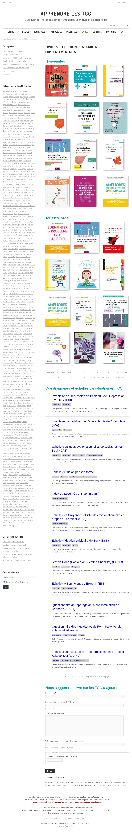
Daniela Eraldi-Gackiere (18, 206)
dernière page (119, 377)
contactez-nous (121, 785)
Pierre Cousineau (8, 427)
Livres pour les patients (11, 55)
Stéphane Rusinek (17, 464)
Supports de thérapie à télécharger (16, 68)
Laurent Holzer (7, 336)
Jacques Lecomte (21, 296)
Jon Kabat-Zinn (28, 325)
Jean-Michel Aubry (25, 310)
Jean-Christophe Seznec (10, 304)
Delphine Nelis (27, 208)
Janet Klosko (11, 302)
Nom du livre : (51, 693)
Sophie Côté (7, 459)
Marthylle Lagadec (18, 371)
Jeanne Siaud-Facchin (9, 318)
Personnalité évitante (9, 413)
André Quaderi (18, 118)
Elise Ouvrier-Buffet (12, 230)
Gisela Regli (15, 270)
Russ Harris (20, 451)
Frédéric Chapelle (8, 262)
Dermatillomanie (8, 214)
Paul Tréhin (30, 408)
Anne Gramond (24, 120)
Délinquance (22, 216)
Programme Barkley (22, 432)
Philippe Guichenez (26, 416)
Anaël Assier (13, 115)
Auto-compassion (15, 147)
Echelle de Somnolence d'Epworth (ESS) (79, 583)
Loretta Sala (11, 339)
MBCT (27, 376)
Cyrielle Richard (8, 203)
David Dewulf (30, 206)
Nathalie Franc (13, 392)
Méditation (27, 379)
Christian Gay (13, 182)
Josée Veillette (27, 328)
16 (54, 377)
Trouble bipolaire (13, 499)
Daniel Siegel (7, 206)
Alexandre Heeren (19, 110)
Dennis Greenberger (20, 211)
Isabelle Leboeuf (18, 291)
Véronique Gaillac (13, 517)
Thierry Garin (29, 488)
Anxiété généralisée (69, 635)
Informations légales (53, 818)
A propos (68, 818)
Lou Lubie (18, 339)
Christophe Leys (12, 187)
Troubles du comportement (21, 504)
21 (76, 377)
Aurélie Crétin (25, 142)
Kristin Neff (28, 331)
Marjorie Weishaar (16, 368)
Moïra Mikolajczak (23, 387)
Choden (5, 182)
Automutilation (7, 150)
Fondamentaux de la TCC (26, 249)
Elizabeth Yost (23, 230)
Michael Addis (17, 381)
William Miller (28, 520)
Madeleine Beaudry (21, 347)
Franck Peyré (29, 251)
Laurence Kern (27, 334)
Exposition (6, 243)
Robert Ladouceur (8, 448)
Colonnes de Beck (8, 198)
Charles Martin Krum (23, 176)
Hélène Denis (28, 283)
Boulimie (64, 477)
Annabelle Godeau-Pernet (11, 120)
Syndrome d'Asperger (9, 477)
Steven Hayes (7, 464)
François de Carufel (19, 254)
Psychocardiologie (8, 435)
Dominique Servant (9, 224)
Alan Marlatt (22, 107)
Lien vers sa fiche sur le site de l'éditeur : (60, 702)
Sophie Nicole (7, 461)
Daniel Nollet (27, 203)
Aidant (15, 105)
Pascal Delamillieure (20, 403)
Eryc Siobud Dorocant (14, 238)
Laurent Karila (17, 336)
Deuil (15, 214)
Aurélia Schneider (14, 142)
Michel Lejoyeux (27, 381)
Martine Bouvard (79, 455)
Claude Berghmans (9, 192)
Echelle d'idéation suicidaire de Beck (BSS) (80, 540)
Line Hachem (26, 336)
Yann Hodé (26, 523)
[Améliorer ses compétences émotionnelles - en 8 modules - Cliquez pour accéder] (115, 206)
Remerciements (80, 818)
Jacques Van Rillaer (24, 299)
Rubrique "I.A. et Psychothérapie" (15, 545)
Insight (11, 288)
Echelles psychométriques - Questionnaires (18, 65)
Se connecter (122, 2)
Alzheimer (27, 113)
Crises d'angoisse (15, 200)
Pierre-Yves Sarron (17, 429)
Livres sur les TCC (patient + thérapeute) (17, 58)
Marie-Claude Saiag (8, 363)
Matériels (6, 74)
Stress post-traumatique (16, 469)
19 (67, 377)
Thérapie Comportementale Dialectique (21, 480)
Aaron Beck (56, 405)
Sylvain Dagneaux (15, 472)
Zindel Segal (11, 525)
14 (126, 372)
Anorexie (55, 477)
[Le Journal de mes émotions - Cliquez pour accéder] (56, 96)
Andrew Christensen (24, 115)
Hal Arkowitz (11, 275)
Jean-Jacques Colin (8, 307)
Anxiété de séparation (19, 131)
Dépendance (7, 219)
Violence (20, 520)
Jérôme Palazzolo (23, 320)
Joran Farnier (7, 328)
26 (98, 377)
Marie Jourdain (26, 360)
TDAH (26, 477)
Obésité (27, 397)
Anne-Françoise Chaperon (16, 123)
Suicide (75, 545)
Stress (4, 469)
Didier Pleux (18, 222)
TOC (14, 493)
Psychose (24, 437)
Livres (85, 32)
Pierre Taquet (7, 429)
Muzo (12, 389)
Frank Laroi (27, 259)
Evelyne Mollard (23, 241)
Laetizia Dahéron (8, 334)
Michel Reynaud (8, 384)
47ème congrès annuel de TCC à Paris (17, 560)
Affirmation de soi (9, 102)
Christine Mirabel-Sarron (25, 182)
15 (50, 377)
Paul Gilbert (22, 408)
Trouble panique (25, 499)
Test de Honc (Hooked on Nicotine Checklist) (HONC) (87, 562)
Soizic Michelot (28, 456)
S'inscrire (113, 2)
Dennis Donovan (8, 211)
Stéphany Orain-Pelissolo (24, 467)
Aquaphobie (16, 134)
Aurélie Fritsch (13, 145)
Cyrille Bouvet (18, 203)
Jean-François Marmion (25, 304)
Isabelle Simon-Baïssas (26, 294)
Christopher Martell (9, 190)
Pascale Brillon (11, 406)
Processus (71, 32)
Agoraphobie (56, 430)
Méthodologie (7, 381)
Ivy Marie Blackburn (9, 296)
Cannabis (27, 166)
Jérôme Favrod (12, 320)
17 (59, 377)
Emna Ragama (11, 235)
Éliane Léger (14, 243)
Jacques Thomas (13, 299)
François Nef (11, 257)
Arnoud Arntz (16, 137)
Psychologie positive (21, 435)
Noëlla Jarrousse (8, 397)
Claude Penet (19, 192)
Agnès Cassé (26, 102)
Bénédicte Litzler (8, 160)
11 (113, 372)
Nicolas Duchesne (14, 395)
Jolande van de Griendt (16, 325)
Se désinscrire (22, 582)
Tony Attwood (20, 493)
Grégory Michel (12, 273)
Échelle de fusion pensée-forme (73, 472)
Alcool (29, 107)
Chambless (67, 430)
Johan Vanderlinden (21, 323)
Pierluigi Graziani (16, 424)
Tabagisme (76, 567)
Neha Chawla (22, 392)
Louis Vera (6, 341)
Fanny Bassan (15, 246)
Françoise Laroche (8, 259)
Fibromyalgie (24, 246)
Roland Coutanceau (21, 448)
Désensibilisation (8, 222)
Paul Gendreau (13, 408)
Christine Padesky (8, 184)
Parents (11, 403)
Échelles (97, 32)
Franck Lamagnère (19, 251)
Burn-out (27, 163)
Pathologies (56, 32)
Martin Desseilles (13, 373)
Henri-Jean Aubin (15, 280)
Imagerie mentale (16, 286)
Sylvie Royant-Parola (25, 475)
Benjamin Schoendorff (9, 153)
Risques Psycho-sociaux (25, 445)
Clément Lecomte (8, 195)
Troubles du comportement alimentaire (83, 477)
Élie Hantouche (23, 243)
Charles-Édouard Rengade (15, 179)
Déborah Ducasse (23, 214)
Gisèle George (24, 270)
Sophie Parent (16, 461)
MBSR (31, 376)
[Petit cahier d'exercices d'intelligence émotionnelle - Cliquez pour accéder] (57, 289)
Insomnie (55, 588)
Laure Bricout (18, 334)
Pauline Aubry (7, 411)
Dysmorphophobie (9, 227)
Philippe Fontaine (14, 416)
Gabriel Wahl (12, 264)
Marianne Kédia (7, 357)
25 (94, 377)
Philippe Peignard (8, 419)
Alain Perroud (22, 105)
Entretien (27, 235)
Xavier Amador (18, 523)
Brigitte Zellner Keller (17, 163)
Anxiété (7, 131)
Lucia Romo (13, 341)
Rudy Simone (12, 451)
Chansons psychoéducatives (13, 542)
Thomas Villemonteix (20, 490)
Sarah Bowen (27, 453)
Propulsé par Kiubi (66, 826)
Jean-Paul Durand (17, 312)
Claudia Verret (28, 192)
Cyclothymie (26, 200)
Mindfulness (27, 384)
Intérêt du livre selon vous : (55, 713)
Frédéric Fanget (19, 262)
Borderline (27, 161)
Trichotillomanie (25, 496)
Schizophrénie (8, 456)
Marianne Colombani (24, 355)
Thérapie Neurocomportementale (13, 488)
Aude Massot (21, 139)
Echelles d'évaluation (22, 227)
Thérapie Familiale (25, 485)
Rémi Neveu (13, 445)
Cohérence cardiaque (21, 195)
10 (108, 372)
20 (72, 377)
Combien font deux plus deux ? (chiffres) (62, 756)
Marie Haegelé (16, 360)
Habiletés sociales (24, 273)
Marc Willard (22, 352)
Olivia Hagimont (13, 400)
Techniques (39, 32)
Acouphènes (24, 97)
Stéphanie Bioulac (28, 464)
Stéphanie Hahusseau (9, 467)
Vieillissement (24, 517)
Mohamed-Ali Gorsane (10, 387)
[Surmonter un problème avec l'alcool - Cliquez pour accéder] (57, 252)
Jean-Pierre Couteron (14, 315)
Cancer (21, 166)
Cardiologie (13, 169)
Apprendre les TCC (66, 13)
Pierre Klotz (17, 427)
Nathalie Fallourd (20, 389)
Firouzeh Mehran (13, 249)
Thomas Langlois (8, 490)
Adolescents (65, 567)
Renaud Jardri (20, 443)
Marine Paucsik (22, 365)
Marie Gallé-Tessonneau (20, 357)
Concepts (13, 32)
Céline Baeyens (13, 174)
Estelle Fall (25, 238)
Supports (111, 32)
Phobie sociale (15, 421)
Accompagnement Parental (11, 97)
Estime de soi (13, 241)
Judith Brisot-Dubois (9, 331)
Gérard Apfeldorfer (23, 264)
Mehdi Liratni (7, 379)
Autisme (6, 147)
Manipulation (21, 349)
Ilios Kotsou (6, 286)
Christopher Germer (24, 187)
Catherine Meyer (14, 171)
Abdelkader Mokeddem (18, 94)
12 (117, 372)
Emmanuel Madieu (20, 232)
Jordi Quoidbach (16, 328)
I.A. (122, 32)
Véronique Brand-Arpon (15, 515)
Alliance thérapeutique (16, 113)
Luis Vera (10, 344)
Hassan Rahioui (23, 278)
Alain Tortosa (14, 107)
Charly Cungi (28, 179)
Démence (30, 216)
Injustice (5, 288)
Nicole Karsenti (26, 395)
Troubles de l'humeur (9, 501)
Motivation (6, 389)
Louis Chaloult (26, 339)
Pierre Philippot (27, 427)
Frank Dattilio (19, 259)
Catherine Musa (25, 171)
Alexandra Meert (8, 110)
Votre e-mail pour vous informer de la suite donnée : (64, 741)
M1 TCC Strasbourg (9, 347)
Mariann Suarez (13, 355)
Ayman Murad (17, 150)
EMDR (30, 230)
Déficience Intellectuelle (10, 216)
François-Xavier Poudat (23, 257)
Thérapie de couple (9, 483)
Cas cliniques (22, 169)
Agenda (19, 102)
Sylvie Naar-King (13, 475)
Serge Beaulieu (18, 456)
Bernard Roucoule (26, 155)
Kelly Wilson (20, 331)
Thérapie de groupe (22, 483)
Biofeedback (18, 160)
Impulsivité (26, 286)
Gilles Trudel (7, 270)
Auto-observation (26, 147)
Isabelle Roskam (14, 294)
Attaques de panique (9, 139)
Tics (29, 490)
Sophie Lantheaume (17, 459)
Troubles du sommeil (59, 498)
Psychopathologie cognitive (11, 437)
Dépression (67, 405)
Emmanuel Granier (8, 232)
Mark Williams (27, 368)
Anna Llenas (27, 118)
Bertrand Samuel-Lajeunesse (23, 158)
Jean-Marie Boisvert (13, 310)
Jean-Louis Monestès (21, 307)
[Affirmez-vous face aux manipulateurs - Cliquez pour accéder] (113, 252)
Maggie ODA (12, 349)
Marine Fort (14, 365)
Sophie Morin (28, 459)
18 (63, 377)
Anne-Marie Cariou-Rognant (14, 126)
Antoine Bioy (30, 128)
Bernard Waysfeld (8, 158)
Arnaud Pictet (7, 137)
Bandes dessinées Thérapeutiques (15, 61)
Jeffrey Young (20, 318)
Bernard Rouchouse (13, 155)
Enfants (81, 635)
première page (52, 372)
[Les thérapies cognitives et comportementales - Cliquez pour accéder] (113, 363)
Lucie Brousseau (23, 341)
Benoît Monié (21, 153)
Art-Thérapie (24, 137)
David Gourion (7, 208)
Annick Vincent (14, 128)
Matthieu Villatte (19, 376)
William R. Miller (8, 523)
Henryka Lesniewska (17, 283)
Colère (31, 195)
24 (89, 377)
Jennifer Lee (28, 318)
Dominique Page (28, 222)
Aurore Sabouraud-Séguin (26, 145)
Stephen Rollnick (27, 461)
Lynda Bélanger (19, 344)
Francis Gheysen (8, 251)
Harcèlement (14, 278)
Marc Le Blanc (13, 352)
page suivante (107, 377)
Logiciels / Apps (8, 71)
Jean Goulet (30, 302)
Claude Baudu (30, 190)
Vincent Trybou (12, 520)
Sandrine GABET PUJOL (15, 453)
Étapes (25, 32)
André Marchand (8, 118)
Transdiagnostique (8, 496)
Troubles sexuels (17, 512)
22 (81, 377)
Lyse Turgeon (28, 344)
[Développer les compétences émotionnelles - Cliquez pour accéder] (86, 133)
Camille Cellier (14, 166)
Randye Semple (12, 440)
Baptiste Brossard (28, 150)
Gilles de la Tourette (26, 267)
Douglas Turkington (21, 224)
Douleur (30, 224)
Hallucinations (20, 275)
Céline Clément (24, 174)
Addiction (55, 567)
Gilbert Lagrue (14, 267)
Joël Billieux (10, 323)
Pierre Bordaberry (28, 424)
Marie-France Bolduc (21, 363)
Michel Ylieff (17, 384)
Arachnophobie (25, 134)
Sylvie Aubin (25, 472)
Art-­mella (32, 137)
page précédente (67, 372)
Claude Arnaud (20, 190)
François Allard (7, 254)
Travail (17, 496)
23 (85, 377)
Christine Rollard (20, 184)
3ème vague (7, 91)
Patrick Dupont (21, 406)
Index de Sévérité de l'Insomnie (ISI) (76, 493)
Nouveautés (19, 397)
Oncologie (22, 400)
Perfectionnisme (17, 411)
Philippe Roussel (20, 419)
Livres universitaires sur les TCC (14, 51)
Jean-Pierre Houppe (28, 315)
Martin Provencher (25, 373)
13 (121, 372)
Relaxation (12, 443)
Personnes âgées (22, 413)
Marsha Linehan (7, 371)
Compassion (19, 198)
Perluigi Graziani (28, 411)
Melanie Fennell (17, 379)
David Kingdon (17, 208)
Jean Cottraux (21, 302)
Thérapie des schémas (94, 455)
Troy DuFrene (27, 512)
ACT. (28, 94)
